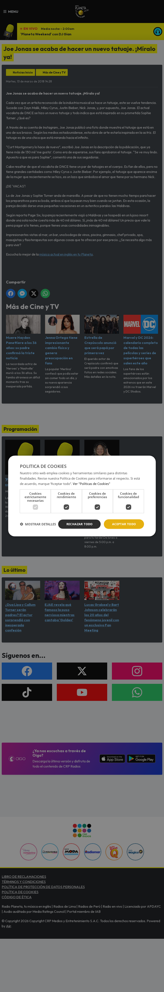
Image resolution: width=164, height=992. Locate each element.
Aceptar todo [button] (124, 524)
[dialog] (82, 496)
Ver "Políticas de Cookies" (91, 483)
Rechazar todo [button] (79, 524)
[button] (38, 524)
